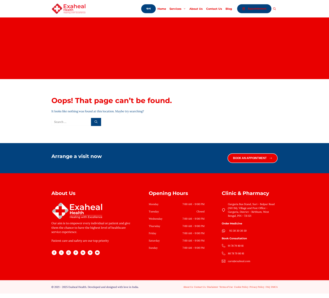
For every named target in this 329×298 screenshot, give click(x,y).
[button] (274, 9)
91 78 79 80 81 (235, 245)
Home (161, 8)
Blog (229, 8)
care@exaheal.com (239, 261)
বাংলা (148, 8)
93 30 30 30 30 (238, 230)
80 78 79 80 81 (236, 253)
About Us (196, 8)
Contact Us (214, 8)
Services (175, 8)
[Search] (96, 122)
